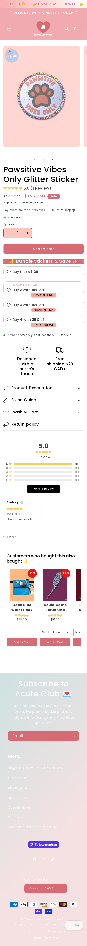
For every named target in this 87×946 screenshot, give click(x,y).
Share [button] (12, 537)
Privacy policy (62, 924)
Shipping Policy (20, 788)
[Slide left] (34, 160)
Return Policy (18, 798)
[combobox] (55, 632)
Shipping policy (59, 931)
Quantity (10, 224)
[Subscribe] (74, 736)
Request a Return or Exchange (32, 827)
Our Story (15, 817)
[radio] (43, 272)
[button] (9, 28)
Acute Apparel (41, 919)
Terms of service (32, 931)
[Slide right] (52, 160)
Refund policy (39, 924)
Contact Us (17, 778)
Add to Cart (22, 642)
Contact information (45, 938)
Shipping (9, 202)
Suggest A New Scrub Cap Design (35, 768)
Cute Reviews (19, 807)
